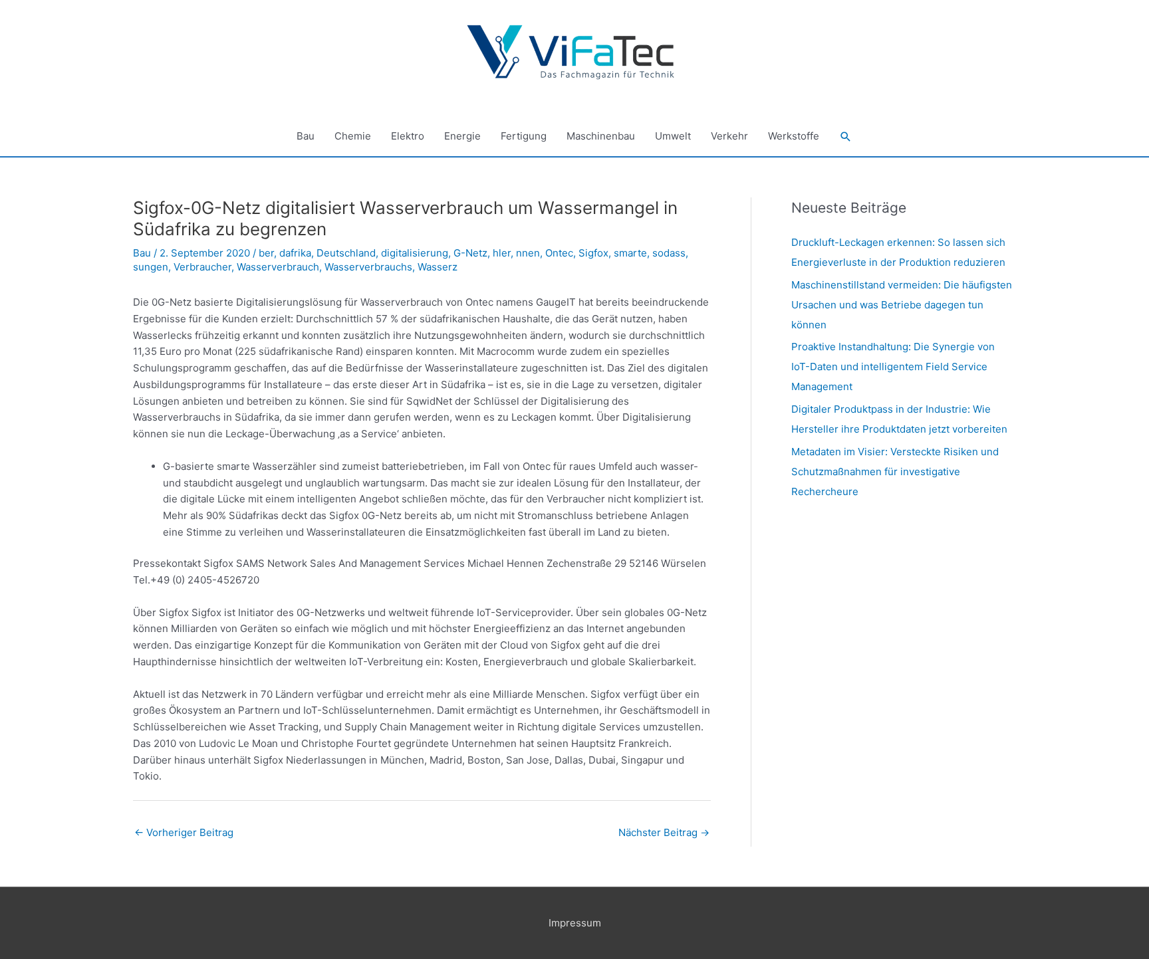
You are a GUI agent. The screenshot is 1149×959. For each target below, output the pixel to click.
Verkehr (729, 136)
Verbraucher (202, 267)
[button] (845, 137)
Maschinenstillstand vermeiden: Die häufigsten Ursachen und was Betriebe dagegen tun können (901, 304)
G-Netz (470, 253)
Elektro (407, 136)
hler (502, 253)
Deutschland (346, 253)
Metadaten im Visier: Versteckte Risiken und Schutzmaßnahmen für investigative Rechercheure (895, 471)
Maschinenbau (601, 136)
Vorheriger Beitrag (183, 832)
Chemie (352, 136)
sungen (150, 267)
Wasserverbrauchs (368, 267)
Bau (306, 136)
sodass (669, 253)
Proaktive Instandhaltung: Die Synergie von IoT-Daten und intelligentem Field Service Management (893, 366)
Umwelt (673, 136)
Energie (462, 136)
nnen (528, 253)
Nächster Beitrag (663, 832)
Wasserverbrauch (278, 267)
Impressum (575, 922)
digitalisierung (414, 253)
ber (266, 253)
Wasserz (437, 267)
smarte (630, 253)
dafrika (295, 253)
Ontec (559, 253)
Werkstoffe (793, 136)
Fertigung (524, 136)
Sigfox (593, 253)
